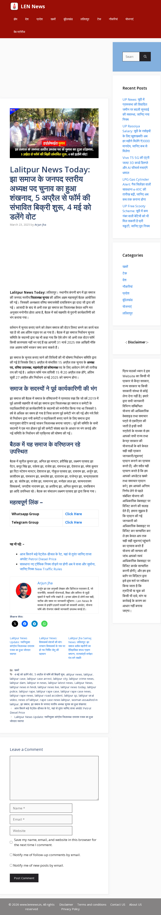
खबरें (53, 19)
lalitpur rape (27, 691)
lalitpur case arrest (39, 679)
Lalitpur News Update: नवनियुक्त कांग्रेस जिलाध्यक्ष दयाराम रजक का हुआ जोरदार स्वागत (22, 646)
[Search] (145, 56)
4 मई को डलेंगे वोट (23, 674)
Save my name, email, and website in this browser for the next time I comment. (55, 842)
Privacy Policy (70, 909)
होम (15, 19)
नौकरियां (113, 19)
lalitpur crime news (81, 679)
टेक (99, 19)
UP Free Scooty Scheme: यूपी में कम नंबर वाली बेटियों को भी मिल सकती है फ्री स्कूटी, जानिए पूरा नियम (136, 216)
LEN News (33, 6)
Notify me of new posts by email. (38, 865)
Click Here (73, 514)
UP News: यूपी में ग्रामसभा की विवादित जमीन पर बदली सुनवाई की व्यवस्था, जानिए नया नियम (136, 109)
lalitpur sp (70, 695)
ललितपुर (84, 19)
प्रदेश (40, 19)
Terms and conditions (91, 904)
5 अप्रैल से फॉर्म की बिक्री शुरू (49, 674)
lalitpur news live (48, 687)
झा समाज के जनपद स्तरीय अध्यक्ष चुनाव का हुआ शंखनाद (58, 704)
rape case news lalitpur (55, 700)
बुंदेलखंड (68, 19)
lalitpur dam (18, 683)
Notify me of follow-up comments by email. (46, 855)
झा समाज (24, 704)
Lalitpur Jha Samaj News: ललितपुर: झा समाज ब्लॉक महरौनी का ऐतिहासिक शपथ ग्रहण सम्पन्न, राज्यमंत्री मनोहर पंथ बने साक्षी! (80, 648)
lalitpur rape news (21, 695)
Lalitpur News (83, 683)
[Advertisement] (54, 69)
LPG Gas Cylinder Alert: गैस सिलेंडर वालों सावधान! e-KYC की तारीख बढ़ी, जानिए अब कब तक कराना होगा (137, 189)
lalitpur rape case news (76, 691)
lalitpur (88, 674)
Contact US (117, 904)
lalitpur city (60, 679)
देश (27, 19)
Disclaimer (66, 904)
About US (135, 904)
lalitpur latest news (60, 683)
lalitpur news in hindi (23, 687)
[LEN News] (14, 6)
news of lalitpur (28, 700)
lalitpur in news (37, 683)
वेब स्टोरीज (19, 32)
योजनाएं (129, 19)
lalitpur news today (73, 687)
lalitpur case (18, 679)
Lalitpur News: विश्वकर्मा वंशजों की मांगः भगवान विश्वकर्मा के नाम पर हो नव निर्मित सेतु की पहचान (52, 646)
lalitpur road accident (49, 695)
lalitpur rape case (48, 691)
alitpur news (74, 674)
